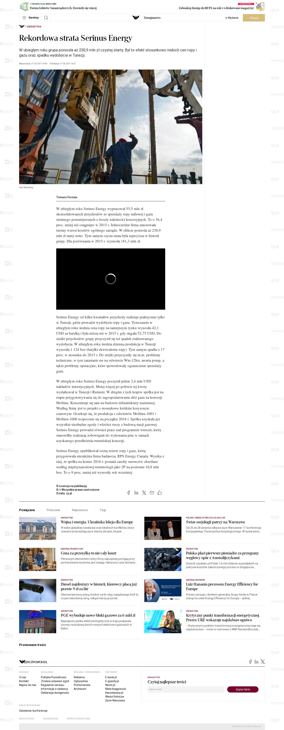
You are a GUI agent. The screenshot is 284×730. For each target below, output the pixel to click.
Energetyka (34, 26)
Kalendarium (50, 718)
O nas (22, 677)
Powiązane (27, 510)
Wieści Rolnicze (114, 696)
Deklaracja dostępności (55, 692)
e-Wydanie (231, 17)
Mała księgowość (115, 688)
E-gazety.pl (112, 681)
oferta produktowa (78, 718)
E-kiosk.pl (111, 677)
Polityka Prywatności (53, 677)
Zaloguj (253, 17)
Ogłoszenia (81, 681)
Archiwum (80, 688)
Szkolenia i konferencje (33, 710)
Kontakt (24, 681)
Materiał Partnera (195, 580)
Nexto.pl (110, 685)
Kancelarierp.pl (114, 692)
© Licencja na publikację (71, 486)
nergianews (152, 18)
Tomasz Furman (66, 197)
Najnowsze (80, 510)
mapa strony (26, 718)
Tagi (103, 510)
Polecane (53, 510)
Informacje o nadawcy (54, 688)
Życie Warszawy (115, 700)
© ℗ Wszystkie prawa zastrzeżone (77, 489)
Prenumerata (82, 685)
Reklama (79, 677)
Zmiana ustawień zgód (55, 681)
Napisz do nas (27, 685)
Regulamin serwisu (52, 685)
